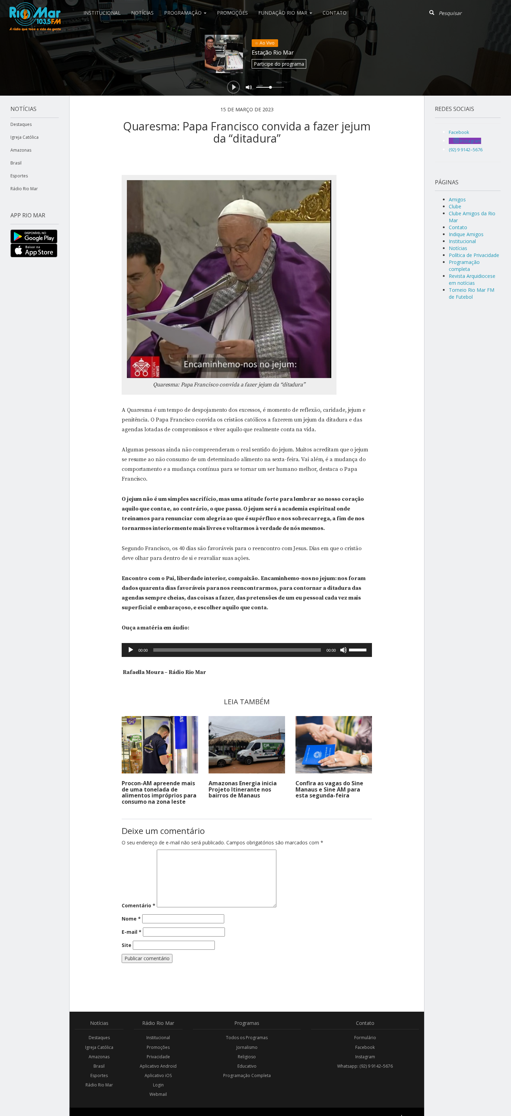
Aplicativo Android (158, 1066)
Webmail (158, 1094)
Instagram (365, 1057)
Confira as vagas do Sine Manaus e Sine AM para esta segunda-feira (329, 789)
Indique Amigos (466, 234)
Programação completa (464, 265)
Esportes (19, 176)
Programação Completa (247, 1075)
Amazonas (20, 150)
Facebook (365, 1047)
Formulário (365, 1038)
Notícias (142, 12)
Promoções (232, 12)
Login (158, 1085)
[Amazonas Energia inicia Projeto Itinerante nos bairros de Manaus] (247, 744)
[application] (247, 650)
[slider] (358, 649)
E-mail (131, 932)
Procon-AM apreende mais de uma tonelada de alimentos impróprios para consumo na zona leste (159, 792)
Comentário (138, 905)
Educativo (247, 1066)
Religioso (247, 1057)
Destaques (21, 124)
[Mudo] (343, 650)
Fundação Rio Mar (283, 12)
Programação (183, 12)
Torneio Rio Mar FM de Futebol (471, 293)
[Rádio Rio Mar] (35, 8)
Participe (279, 64)
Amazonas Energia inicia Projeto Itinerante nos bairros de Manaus (243, 789)
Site (126, 945)
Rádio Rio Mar (24, 189)
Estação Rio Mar (273, 52)
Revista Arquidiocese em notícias (472, 279)
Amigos (457, 199)
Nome (131, 918)
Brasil (16, 163)
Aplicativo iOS (158, 1075)
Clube (455, 206)
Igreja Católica (24, 137)
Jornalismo (247, 1047)
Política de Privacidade (474, 255)
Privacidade (158, 1057)
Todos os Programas (247, 1038)
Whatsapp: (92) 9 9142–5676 (365, 1066)
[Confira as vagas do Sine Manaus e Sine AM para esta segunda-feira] (333, 744)
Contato (335, 12)
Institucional (102, 12)
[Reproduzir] (130, 650)
